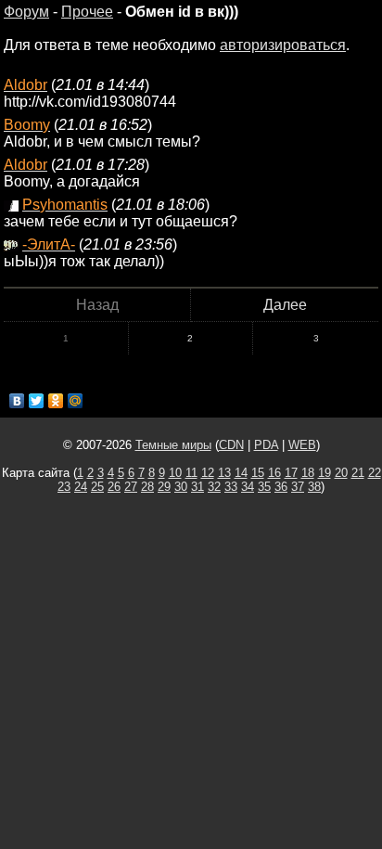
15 (257, 473)
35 (264, 487)
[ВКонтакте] (17, 401)
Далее (285, 305)
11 (191, 473)
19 (324, 473)
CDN (231, 445)
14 (241, 473)
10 (175, 473)
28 (147, 487)
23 (63, 487)
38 (314, 487)
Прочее (87, 11)
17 (291, 473)
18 (307, 473)
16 (274, 473)
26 (114, 487)
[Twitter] (36, 401)
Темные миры (173, 445)
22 (374, 473)
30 (180, 487)
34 (247, 487)
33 (230, 487)
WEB (302, 445)
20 (341, 473)
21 (357, 473)
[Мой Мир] (75, 401)
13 (224, 473)
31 (197, 487)
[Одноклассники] (56, 401)
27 (130, 487)
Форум (26, 11)
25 (97, 487)
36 (280, 487)
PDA (266, 445)
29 (164, 487)
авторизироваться (283, 45)
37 (297, 487)
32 (214, 487)
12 (207, 473)
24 (80, 487)
